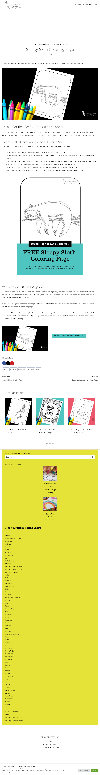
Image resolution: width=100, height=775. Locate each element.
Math (7, 645)
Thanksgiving (9, 676)
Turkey (7, 688)
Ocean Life (9, 654)
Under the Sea (10, 690)
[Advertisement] (50, 24)
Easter (7, 592)
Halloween (9, 620)
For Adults (83, 5)
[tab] (46, 443)
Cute (60, 45)
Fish (6, 612)
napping (13, 369)
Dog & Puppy (10, 586)
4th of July (8, 536)
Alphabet (8, 541)
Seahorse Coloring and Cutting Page (85, 378)
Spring (7, 671)
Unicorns (8, 693)
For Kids (93, 5)
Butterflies (9, 555)
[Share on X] (8, 363)
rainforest (31, 369)
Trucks (7, 685)
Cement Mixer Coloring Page (12, 378)
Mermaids (8, 648)
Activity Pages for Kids (13, 538)
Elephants (8, 595)
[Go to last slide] (7, 419)
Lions (7, 640)
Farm (7, 606)
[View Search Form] (75, 5)
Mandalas (8, 642)
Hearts (7, 623)
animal (5, 369)
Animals (35, 45)
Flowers (8, 614)
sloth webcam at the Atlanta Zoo (71, 170)
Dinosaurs (8, 583)
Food (7, 617)
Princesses (9, 657)
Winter (7, 704)
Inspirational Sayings (12, 634)
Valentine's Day (10, 696)
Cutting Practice (11, 578)
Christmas (8, 564)
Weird (7, 702)
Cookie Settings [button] (83, 771)
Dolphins (8, 589)
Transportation (10, 682)
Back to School (10, 547)
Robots (7, 662)
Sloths (65, 45)
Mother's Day (10, 651)
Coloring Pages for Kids (48, 45)
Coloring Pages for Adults (14, 567)
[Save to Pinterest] (12, 363)
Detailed (8, 581)
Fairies (7, 600)
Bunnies (8, 553)
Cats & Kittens (10, 561)
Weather (8, 699)
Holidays (8, 626)
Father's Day (9, 609)
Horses (7, 628)
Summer (8, 673)
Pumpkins (8, 659)
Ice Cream (8, 631)
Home (7, 714)
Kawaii (7, 637)
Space (7, 668)
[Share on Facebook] (4, 363)
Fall (6, 603)
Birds (7, 550)
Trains (7, 679)
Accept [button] (94, 771)
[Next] (93, 419)
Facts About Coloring (12, 597)
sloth (38, 369)
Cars (6, 558)
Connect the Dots (11, 572)
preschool (21, 369)
